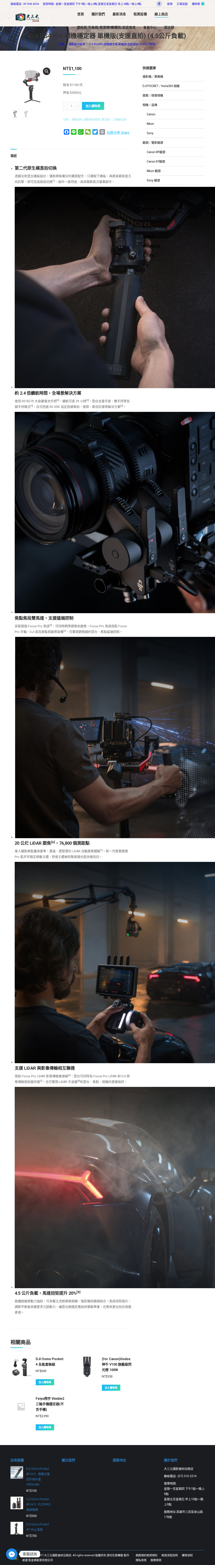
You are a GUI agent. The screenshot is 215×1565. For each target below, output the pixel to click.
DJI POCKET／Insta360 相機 (161, 86)
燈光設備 (148, 237)
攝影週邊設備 (151, 246)
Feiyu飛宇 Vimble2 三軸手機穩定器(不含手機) (50, 1404)
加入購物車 (93, 106)
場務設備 (148, 256)
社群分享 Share (118, 133)
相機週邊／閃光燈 (154, 189)
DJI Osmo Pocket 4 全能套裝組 (49, 1361)
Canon (151, 114)
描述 (13, 156)
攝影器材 (77, 119)
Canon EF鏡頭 (156, 161)
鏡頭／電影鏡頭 (153, 142)
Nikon (150, 123)
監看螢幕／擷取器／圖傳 (159, 208)
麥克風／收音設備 (154, 227)
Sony (150, 133)
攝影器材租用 (92, 119)
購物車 (197, 3)
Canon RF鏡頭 (156, 152)
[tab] (13, 154)
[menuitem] (182, 4)
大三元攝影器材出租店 (57, 1555)
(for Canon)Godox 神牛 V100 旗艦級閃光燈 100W (116, 1364)
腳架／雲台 (150, 199)
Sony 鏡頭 (153, 180)
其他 (145, 265)
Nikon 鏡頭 (154, 171)
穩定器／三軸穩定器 (114, 119)
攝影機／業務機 (153, 76)
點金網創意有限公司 (40, 1560)
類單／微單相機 (153, 95)
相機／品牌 (150, 105)
